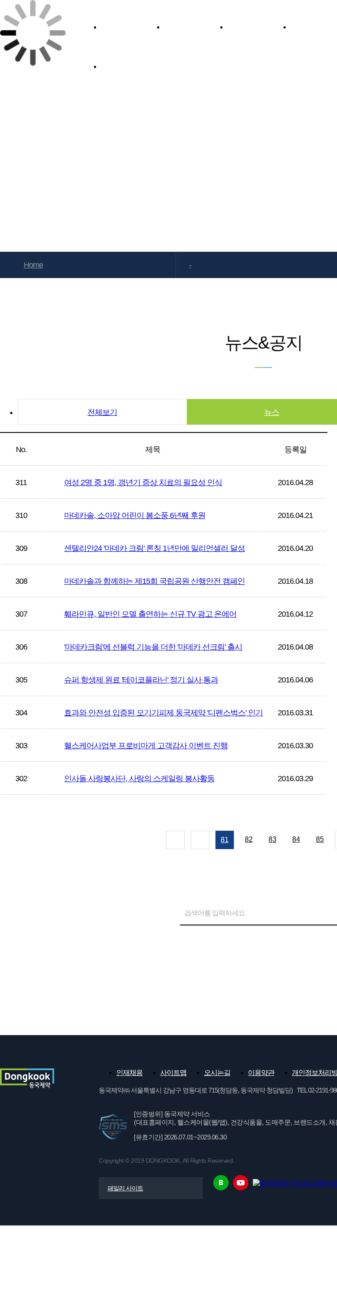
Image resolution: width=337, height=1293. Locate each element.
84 (296, 839)
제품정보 (196, 26)
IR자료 (259, 26)
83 (272, 839)
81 (225, 839)
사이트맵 (173, 1072)
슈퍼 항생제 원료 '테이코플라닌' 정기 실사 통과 (141, 679)
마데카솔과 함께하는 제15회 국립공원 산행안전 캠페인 (154, 581)
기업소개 (132, 26)
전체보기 (102, 412)
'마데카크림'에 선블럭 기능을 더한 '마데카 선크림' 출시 (153, 647)
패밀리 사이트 (125, 1188)
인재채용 (129, 1072)
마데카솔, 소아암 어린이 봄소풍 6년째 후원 (134, 515)
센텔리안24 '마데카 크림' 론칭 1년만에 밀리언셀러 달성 (154, 548)
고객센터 (132, 66)
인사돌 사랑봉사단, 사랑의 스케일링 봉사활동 (139, 778)
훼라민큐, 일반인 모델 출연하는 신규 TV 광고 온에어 (150, 614)
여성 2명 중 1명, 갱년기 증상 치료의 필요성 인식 (143, 482)
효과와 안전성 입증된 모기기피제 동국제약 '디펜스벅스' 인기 (163, 712)
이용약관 (261, 1072)
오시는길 (217, 1072)
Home (33, 265)
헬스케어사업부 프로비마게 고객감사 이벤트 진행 (146, 745)
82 (249, 839)
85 (320, 839)
